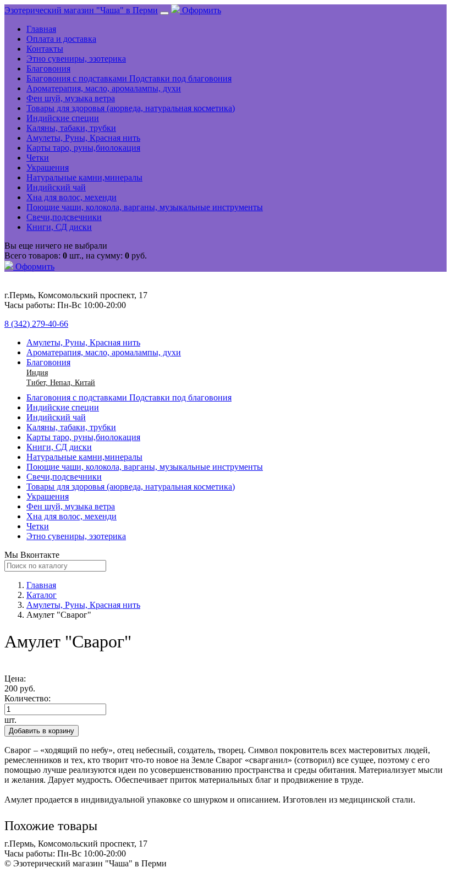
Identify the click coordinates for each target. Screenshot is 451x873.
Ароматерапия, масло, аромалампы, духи (103, 88)
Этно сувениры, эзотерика (76, 58)
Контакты (44, 48)
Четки (37, 157)
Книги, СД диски (59, 227)
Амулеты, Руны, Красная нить (83, 137)
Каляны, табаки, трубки (71, 128)
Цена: (15, 678)
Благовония (48, 68)
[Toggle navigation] (164, 13)
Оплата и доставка (61, 38)
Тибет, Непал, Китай (60, 382)
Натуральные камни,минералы (84, 177)
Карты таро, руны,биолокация (83, 147)
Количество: (27, 698)
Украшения (47, 167)
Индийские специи (62, 118)
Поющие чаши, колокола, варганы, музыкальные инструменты (144, 207)
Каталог (41, 595)
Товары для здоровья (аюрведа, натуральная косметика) (130, 108)
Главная (41, 29)
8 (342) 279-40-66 (36, 323)
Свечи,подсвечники (64, 217)
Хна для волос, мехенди (71, 197)
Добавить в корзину (41, 731)
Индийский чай (56, 187)
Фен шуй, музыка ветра (70, 98)
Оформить (200, 10)
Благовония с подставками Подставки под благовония (129, 78)
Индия (37, 373)
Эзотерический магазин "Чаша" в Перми (81, 10)
